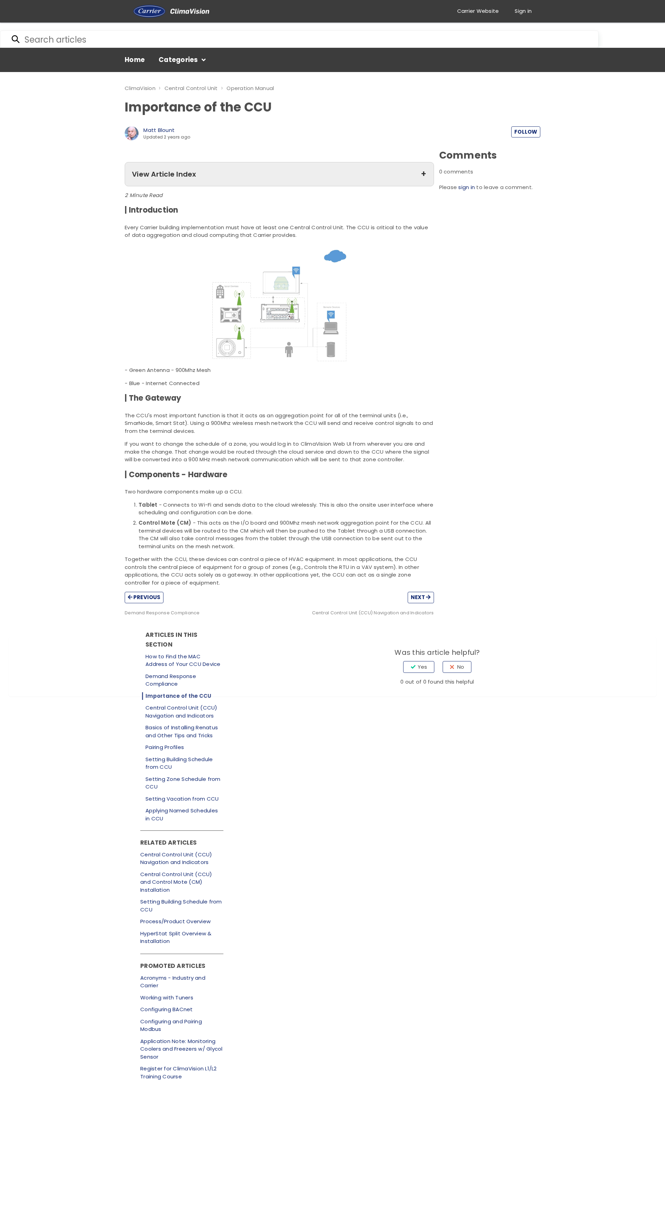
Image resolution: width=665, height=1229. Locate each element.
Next (418, 597)
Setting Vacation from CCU (182, 798)
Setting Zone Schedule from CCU (183, 783)
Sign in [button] (523, 11)
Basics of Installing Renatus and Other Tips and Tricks (181, 731)
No (460, 666)
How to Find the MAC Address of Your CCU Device (183, 660)
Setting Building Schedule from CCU (179, 763)
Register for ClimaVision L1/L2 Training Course (178, 1072)
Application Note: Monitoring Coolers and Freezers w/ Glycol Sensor (181, 1048)
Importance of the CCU (178, 696)
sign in (466, 187)
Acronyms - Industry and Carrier (172, 981)
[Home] (171, 11)
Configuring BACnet (166, 1009)
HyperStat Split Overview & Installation (176, 937)
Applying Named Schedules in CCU (181, 814)
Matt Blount (159, 130)
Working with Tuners (166, 997)
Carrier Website (478, 11)
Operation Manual (250, 88)
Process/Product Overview (175, 921)
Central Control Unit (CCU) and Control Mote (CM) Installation (176, 882)
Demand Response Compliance (170, 680)
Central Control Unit (191, 88)
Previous (146, 597)
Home (135, 59)
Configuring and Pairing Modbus (171, 1025)
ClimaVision (140, 88)
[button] (279, 174)
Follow (525, 131)
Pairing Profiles (164, 747)
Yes (422, 666)
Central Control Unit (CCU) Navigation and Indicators (181, 711)
